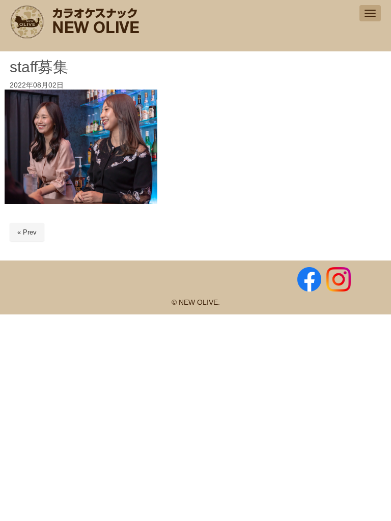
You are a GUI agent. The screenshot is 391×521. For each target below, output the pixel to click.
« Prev (27, 232)
